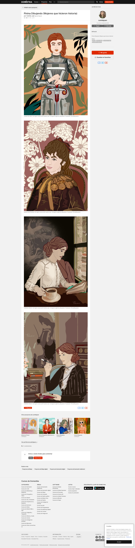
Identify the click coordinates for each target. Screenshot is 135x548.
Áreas (39, 484)
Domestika (55, 536)
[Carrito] (97, 2)
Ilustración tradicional (97, 42)
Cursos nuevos (72, 487)
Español (79, 536)
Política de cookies (53, 544)
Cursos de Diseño (25, 497)
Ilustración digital (107, 40)
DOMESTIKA (26, 2)
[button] (54, 2)
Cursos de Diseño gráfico (43, 496)
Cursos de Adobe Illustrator (59, 490)
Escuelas (45, 536)
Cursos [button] (36, 2)
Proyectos (44, 2)
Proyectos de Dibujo (27, 469)
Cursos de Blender (57, 498)
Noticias (65, 536)
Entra (30, 458)
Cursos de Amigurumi (42, 513)
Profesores (67, 538)
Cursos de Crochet (41, 511)
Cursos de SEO (40, 505)
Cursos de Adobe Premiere (59, 496)
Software (56, 484)
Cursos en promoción (73, 492)
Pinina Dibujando (61, 435)
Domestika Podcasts (26, 538)
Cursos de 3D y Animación (27, 499)
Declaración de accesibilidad (64, 544)
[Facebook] (96, 537)
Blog (69, 536)
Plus (50, 2)
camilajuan (36, 414)
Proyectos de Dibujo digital (41, 469)
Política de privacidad (43, 544)
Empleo (32, 536)
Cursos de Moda (25, 507)
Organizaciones (60, 538)
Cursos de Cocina (25, 518)
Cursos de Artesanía (42, 494)
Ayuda (71, 536)
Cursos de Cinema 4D (58, 494)
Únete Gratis (38, 458)
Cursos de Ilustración (26, 487)
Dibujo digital (99, 40)
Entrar (101, 2)
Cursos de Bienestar (26, 523)
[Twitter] (100, 537)
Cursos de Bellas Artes (42, 498)
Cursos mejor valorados (74, 488)
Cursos (23, 536)
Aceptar (119, 542)
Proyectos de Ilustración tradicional (76, 469)
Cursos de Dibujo (41, 492)
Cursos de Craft (25, 488)
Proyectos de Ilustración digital (57, 469)
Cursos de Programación (43, 507)
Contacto (60, 536)
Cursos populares (72, 490)
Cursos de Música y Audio (27, 516)
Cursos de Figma (57, 500)
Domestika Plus (34, 538)
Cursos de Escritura (26, 505)
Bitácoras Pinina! (25, 435)
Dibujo (94, 40)
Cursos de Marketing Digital (44, 509)
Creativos (40, 536)
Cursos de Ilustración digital (44, 490)
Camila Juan (34, 16)
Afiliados (54, 538)
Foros (36, 536)
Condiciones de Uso (34, 544)
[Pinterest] (103, 537)
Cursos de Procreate (58, 492)
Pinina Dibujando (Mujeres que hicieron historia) (102, 36)
